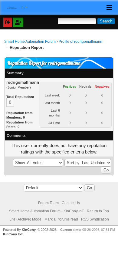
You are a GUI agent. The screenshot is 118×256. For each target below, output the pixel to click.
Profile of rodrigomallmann (80, 41)
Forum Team (48, 203)
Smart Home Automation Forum (30, 41)
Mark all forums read (61, 219)
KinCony (29, 229)
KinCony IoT (13, 234)
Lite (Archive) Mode (25, 219)
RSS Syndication (95, 219)
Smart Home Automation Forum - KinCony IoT (46, 211)
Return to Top (98, 211)
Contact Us (71, 203)
